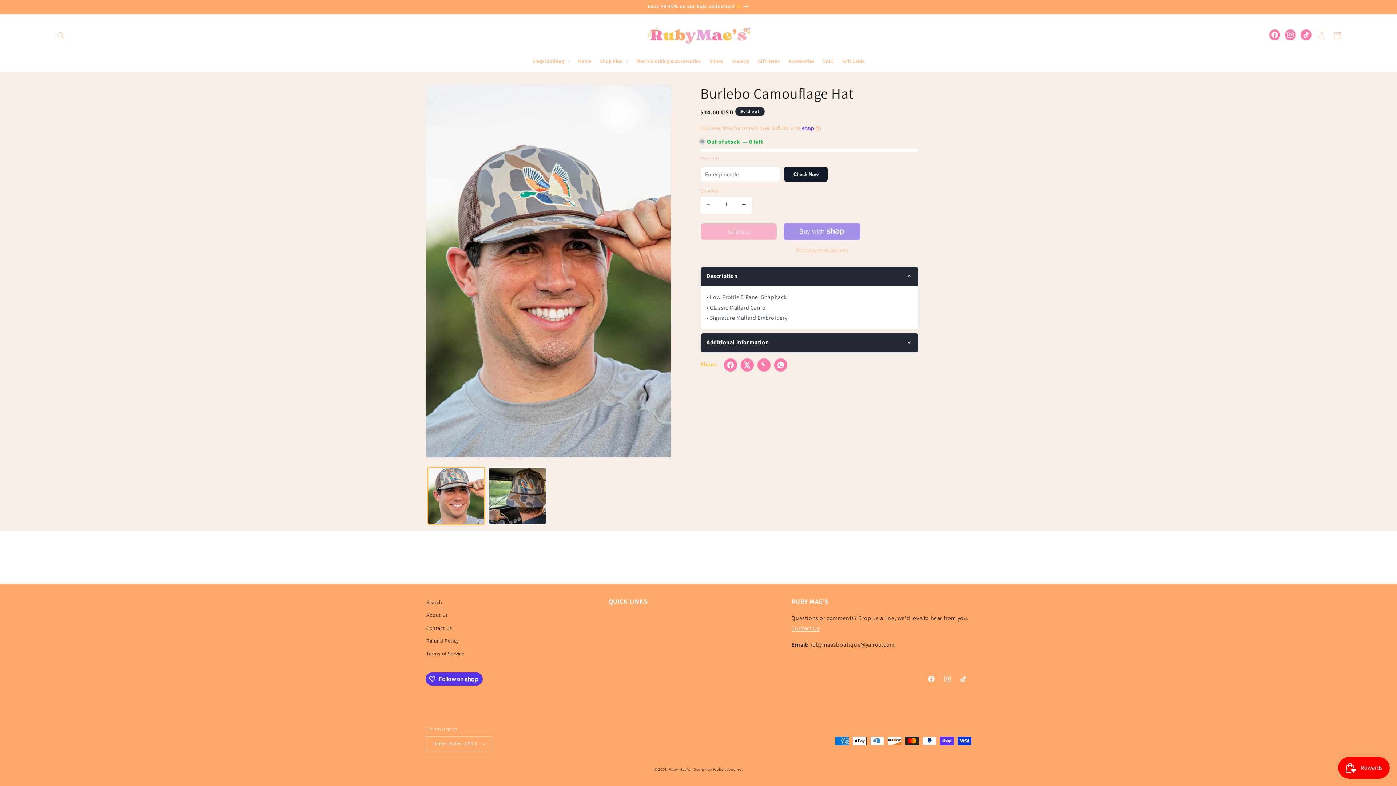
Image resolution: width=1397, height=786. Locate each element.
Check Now (806, 174)
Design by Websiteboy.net (718, 769)
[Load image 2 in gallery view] (517, 495)
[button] (61, 36)
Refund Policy (442, 641)
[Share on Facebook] (730, 365)
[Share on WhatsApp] (780, 365)
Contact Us (439, 628)
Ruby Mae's (679, 769)
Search (434, 602)
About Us (437, 615)
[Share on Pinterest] (764, 365)
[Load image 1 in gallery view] (456, 495)
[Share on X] (747, 365)
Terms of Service (445, 653)
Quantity (709, 191)
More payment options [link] (822, 249)
